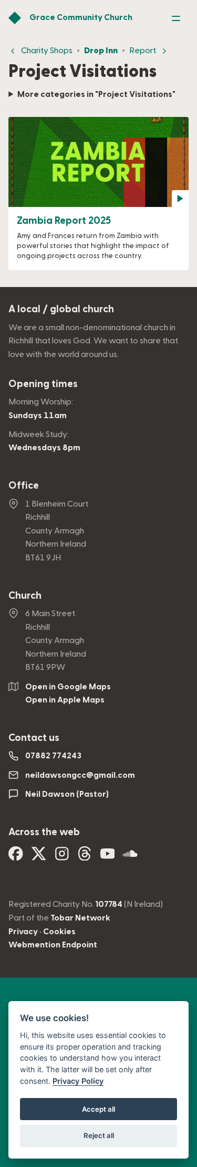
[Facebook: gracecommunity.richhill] (15, 857)
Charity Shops (46, 50)
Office (23, 486)
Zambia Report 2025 (64, 221)
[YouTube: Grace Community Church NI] (107, 857)
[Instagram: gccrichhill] (62, 857)
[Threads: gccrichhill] (84, 857)
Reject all (99, 1135)
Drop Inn (101, 50)
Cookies (59, 931)
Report (142, 50)
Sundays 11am (37, 415)
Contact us (33, 738)
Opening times (43, 384)
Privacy (23, 931)
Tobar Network (80, 918)
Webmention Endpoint (52, 945)
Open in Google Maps (68, 687)
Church (25, 596)
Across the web (44, 832)
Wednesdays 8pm (44, 447)
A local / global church (61, 309)
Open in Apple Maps (65, 700)
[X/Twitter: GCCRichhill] (39, 857)
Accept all (98, 1109)
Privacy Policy (78, 1080)
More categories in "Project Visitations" (96, 94)
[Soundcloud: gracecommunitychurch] (130, 857)
